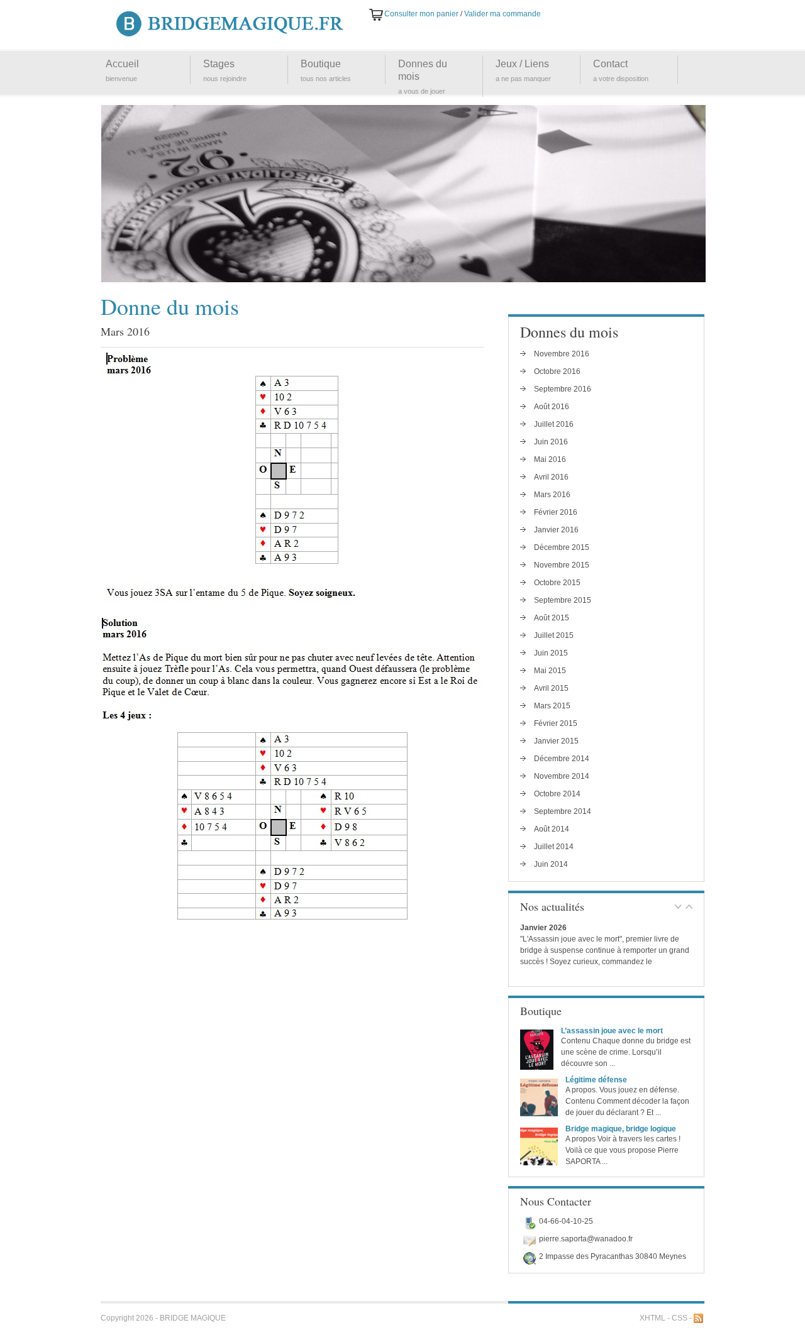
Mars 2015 (552, 705)
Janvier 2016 (556, 529)
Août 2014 (551, 829)
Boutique (321, 63)
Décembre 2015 (561, 547)
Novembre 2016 (561, 353)
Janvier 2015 (556, 741)
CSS (679, 1318)
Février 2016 (555, 512)
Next (689, 907)
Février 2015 (555, 723)
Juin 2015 (551, 653)
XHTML (652, 1318)
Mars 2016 (552, 494)
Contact (610, 63)
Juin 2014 (551, 864)
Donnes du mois (422, 70)
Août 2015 (551, 617)
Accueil (122, 63)
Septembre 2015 (562, 600)
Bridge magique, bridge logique (620, 1128)
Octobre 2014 (557, 793)
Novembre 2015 (561, 565)
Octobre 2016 (557, 371)
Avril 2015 (551, 688)
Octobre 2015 (557, 582)
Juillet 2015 (554, 635)
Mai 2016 (550, 459)
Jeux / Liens (522, 63)
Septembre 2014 (562, 811)
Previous (678, 907)
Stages (219, 63)
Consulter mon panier (421, 13)
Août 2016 (551, 406)
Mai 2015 (550, 670)
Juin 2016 (551, 441)
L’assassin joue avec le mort (612, 1030)
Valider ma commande (502, 13)
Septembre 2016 (562, 389)
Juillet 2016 (554, 424)
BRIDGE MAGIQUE (193, 1318)
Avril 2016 (551, 477)
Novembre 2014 (561, 776)
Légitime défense (596, 1079)
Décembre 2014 (561, 758)
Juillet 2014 (554, 846)
